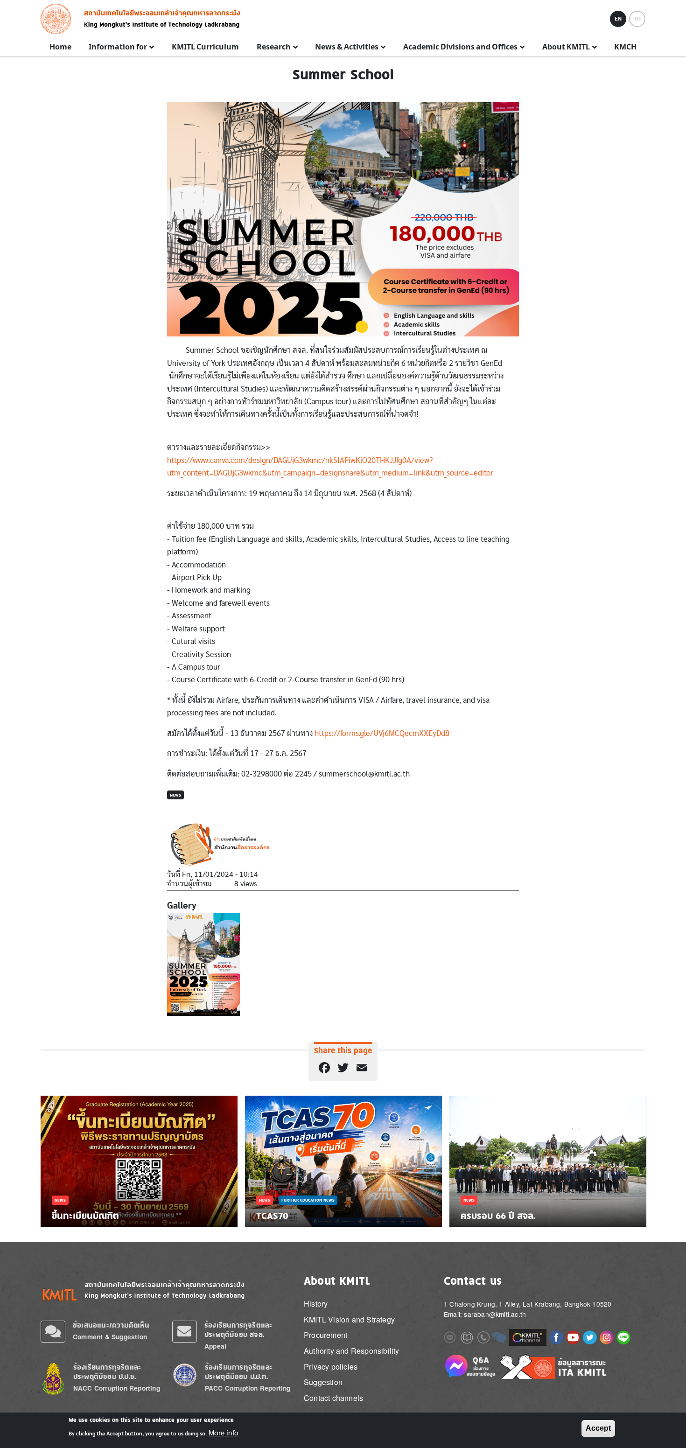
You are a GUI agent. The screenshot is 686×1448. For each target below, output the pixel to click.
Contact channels (333, 1397)
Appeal (215, 1346)
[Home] (59, 19)
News (175, 794)
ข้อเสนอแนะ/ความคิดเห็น (111, 1325)
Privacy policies (330, 1366)
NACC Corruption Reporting (116, 1388)
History (316, 1303)
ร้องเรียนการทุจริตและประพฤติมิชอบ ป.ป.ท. (239, 1372)
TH (637, 18)
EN (618, 18)
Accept (598, 1428)
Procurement (325, 1334)
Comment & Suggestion (110, 1336)
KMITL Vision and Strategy (349, 1319)
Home (60, 47)
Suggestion (323, 1382)
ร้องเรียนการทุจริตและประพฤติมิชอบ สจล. (238, 1330)
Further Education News (308, 1200)
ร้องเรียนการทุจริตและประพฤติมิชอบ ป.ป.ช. (107, 1372)
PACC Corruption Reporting (248, 1388)
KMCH (625, 47)
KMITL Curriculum (205, 47)
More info (223, 1433)
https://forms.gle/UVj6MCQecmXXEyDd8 (383, 733)
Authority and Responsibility (351, 1350)
